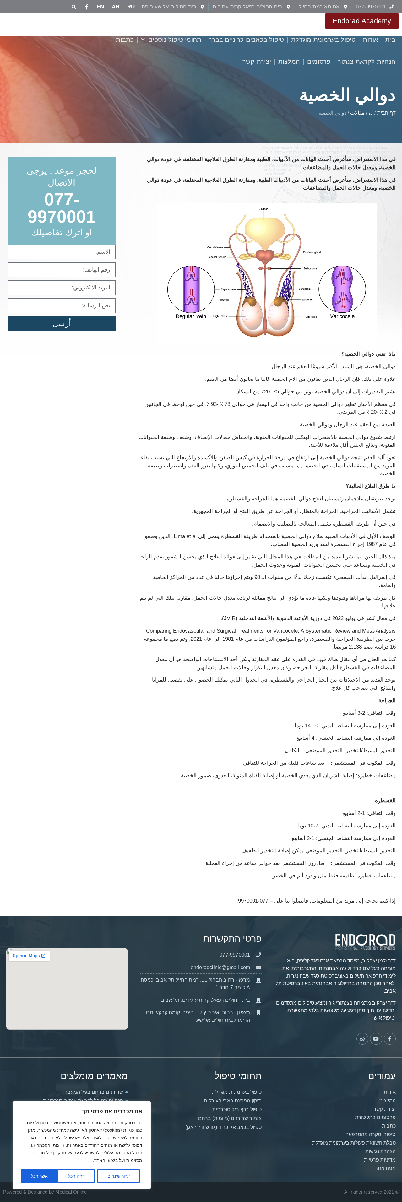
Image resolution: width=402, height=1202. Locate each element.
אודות (370, 39)
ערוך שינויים (118, 1175)
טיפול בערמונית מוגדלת (323, 39)
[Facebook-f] (87, 7)
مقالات (357, 113)
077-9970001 (62, 208)
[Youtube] (376, 1039)
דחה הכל (76, 1175)
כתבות (125, 39)
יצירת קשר (256, 61)
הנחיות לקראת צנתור (366, 61)
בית (390, 39)
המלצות (289, 61)
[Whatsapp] (362, 1039)
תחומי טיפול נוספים (175, 39)
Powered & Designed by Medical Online (45, 1191)
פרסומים (318, 61)
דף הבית (386, 113)
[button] (73, 7)
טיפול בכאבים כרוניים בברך (246, 39)
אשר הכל (39, 1175)
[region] (82, 1145)
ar (371, 113)
